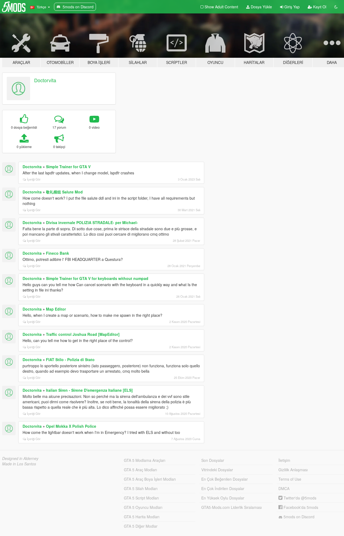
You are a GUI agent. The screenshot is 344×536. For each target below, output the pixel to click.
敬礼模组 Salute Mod (64, 192)
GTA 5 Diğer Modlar (140, 526)
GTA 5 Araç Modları (140, 469)
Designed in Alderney (20, 458)
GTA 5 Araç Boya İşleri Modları (150, 479)
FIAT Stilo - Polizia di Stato (70, 359)
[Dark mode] (336, 6)
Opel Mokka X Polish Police (71, 426)
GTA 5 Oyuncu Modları (143, 507)
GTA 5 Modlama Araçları (144, 460)
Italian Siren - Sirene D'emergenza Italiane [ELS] (89, 390)
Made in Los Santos (19, 463)
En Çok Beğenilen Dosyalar (224, 479)
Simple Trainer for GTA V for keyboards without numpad (97, 278)
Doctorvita (45, 80)
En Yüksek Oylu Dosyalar (222, 498)
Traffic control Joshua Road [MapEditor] (83, 334)
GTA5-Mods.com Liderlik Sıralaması (231, 507)
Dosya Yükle (261, 6)
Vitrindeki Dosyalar (217, 469)
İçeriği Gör (34, 179)
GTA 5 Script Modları (141, 498)
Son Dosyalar (212, 460)
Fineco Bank (57, 253)
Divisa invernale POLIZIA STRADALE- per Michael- (92, 222)
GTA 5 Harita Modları (141, 516)
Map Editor (56, 309)
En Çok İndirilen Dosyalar (222, 488)
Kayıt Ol (319, 6)
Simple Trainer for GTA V (68, 166)
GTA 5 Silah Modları (140, 488)
